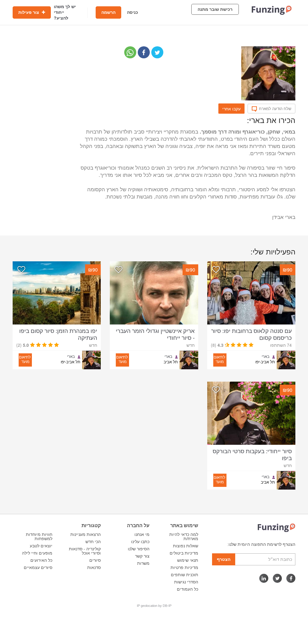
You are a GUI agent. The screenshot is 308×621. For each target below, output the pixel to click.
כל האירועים (41, 560)
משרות (143, 563)
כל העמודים (187, 589)
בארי (266, 356)
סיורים (95, 560)
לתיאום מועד (219, 359)
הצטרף (223, 559)
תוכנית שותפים (184, 574)
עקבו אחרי (231, 109)
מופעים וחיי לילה (37, 553)
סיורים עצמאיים (38, 567)
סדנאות (94, 567)
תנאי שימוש (187, 560)
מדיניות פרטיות (184, 567)
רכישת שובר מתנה (215, 9)
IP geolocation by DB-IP (154, 605)
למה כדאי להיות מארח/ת (183, 536)
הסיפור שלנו (138, 548)
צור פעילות (29, 12)
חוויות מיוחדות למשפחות (39, 536)
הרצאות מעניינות (85, 534)
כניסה (132, 12)
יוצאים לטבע (41, 545)
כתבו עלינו (140, 541)
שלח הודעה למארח (275, 108)
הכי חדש (93, 541)
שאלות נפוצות (185, 545)
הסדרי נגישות (186, 581)
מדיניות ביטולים (184, 553)
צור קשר (142, 556)
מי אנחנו (141, 534)
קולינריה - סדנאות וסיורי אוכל (85, 550)
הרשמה (108, 12)
